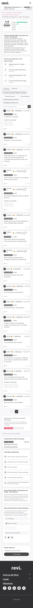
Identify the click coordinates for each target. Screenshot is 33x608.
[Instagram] (12, 537)
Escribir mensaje (12, 523)
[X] (8, 537)
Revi (3, 12)
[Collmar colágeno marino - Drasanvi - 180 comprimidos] (6, 386)
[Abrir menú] (30, 3)
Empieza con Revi (8, 428)
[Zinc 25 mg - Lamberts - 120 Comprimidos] (6, 124)
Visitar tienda (10, 528)
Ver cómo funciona (18, 428)
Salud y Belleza (17, 12)
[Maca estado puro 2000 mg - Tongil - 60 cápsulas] (6, 205)
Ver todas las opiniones (11, 447)
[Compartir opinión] (26, 129)
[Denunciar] (29, 129)
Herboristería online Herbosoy (10, 14)
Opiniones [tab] (6, 88)
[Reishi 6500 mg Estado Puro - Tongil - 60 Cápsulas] (11, 124)
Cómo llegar (17, 554)
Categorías (9, 12)
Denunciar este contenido (12, 433)
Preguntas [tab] (14, 88)
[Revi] (5, 3)
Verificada (19, 110)
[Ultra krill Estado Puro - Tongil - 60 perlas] (16, 386)
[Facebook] (5, 537)
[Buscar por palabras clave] (29, 106)
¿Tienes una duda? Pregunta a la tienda (15, 92)
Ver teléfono (11, 518)
